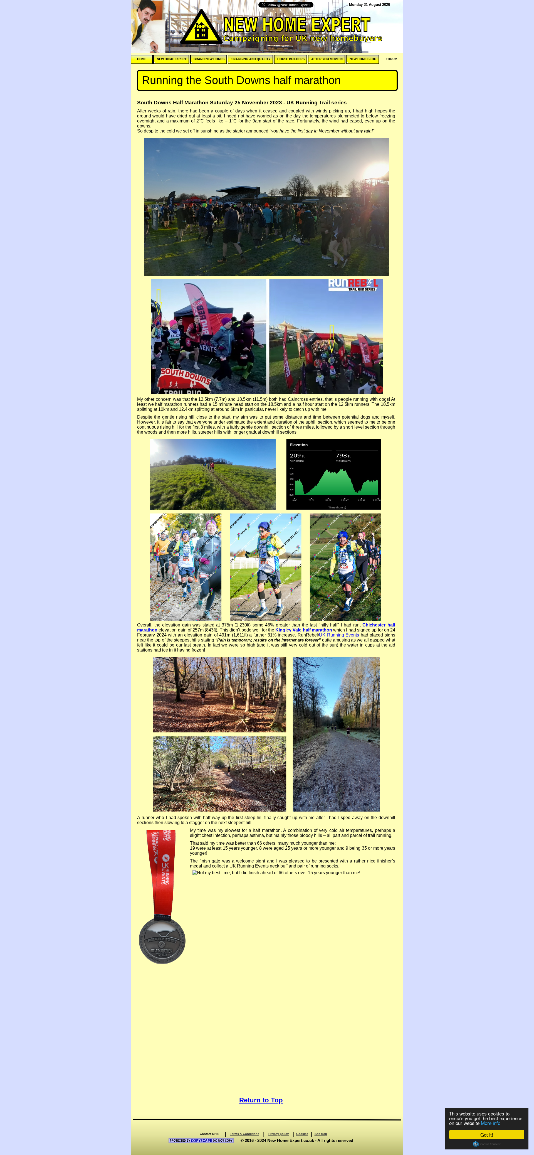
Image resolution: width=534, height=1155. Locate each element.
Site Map (321, 1134)
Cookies (302, 1134)
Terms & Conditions (244, 1134)
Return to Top (261, 1100)
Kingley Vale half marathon (303, 630)
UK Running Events (339, 635)
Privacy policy (278, 1134)
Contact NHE (209, 1134)
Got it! (486, 1134)
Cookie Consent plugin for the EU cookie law (487, 1144)
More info (490, 1122)
